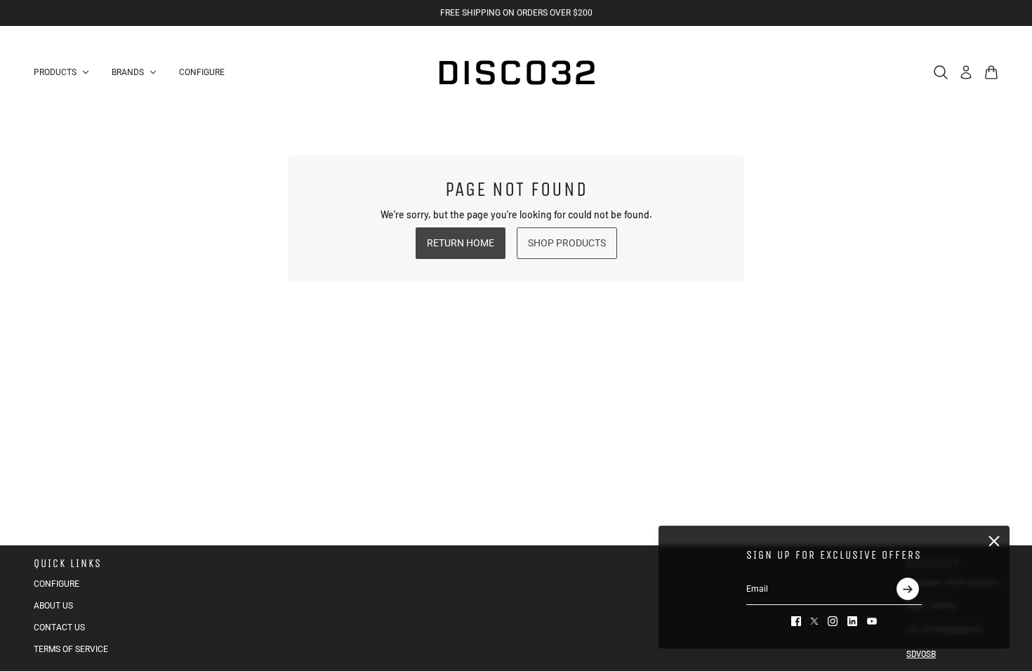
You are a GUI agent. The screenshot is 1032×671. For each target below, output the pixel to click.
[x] (814, 621)
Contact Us (59, 627)
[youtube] (872, 621)
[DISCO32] (516, 72)
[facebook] (796, 621)
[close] (994, 541)
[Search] (941, 72)
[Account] (966, 72)
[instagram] (832, 621)
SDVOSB (921, 653)
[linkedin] (852, 621)
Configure (56, 584)
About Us (53, 606)
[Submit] (908, 589)
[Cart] (991, 72)
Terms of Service (71, 649)
